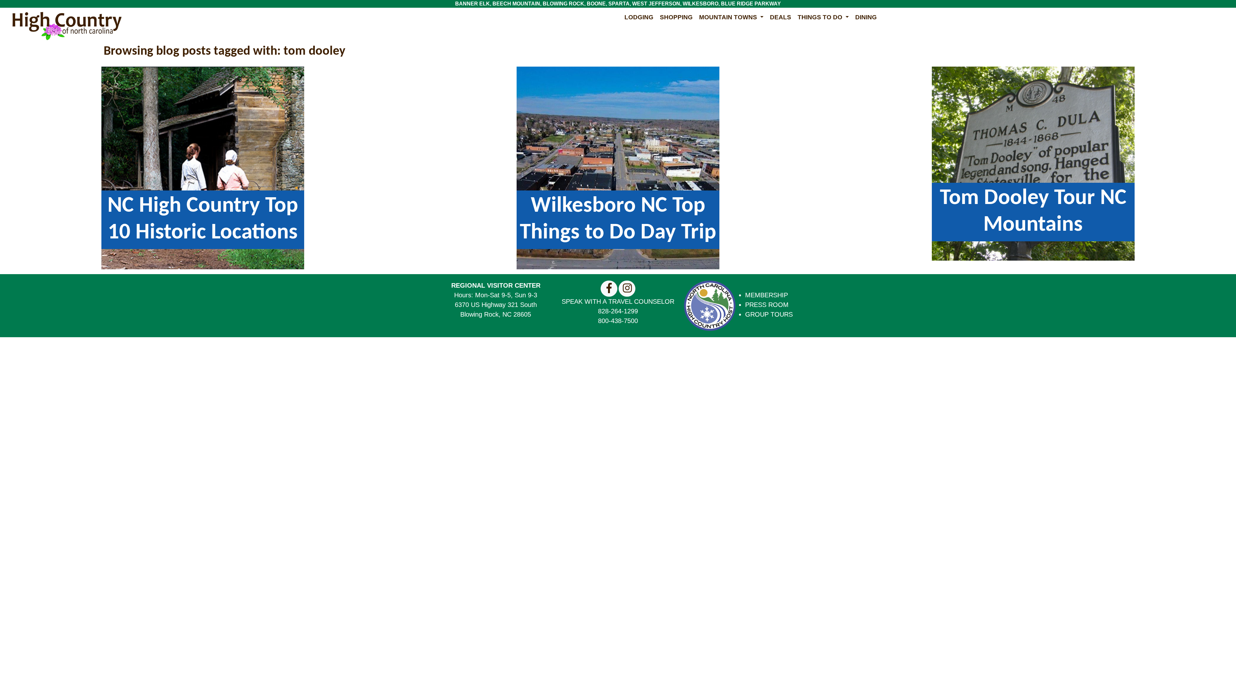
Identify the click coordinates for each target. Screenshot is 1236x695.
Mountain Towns (729, 17)
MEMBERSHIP (766, 295)
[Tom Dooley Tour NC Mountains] (1033, 163)
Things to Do (821, 17)
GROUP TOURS (769, 314)
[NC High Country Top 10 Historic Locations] (202, 167)
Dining (866, 17)
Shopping (676, 17)
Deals (780, 17)
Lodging (638, 17)
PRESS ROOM (767, 304)
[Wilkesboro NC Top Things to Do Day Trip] (618, 167)
